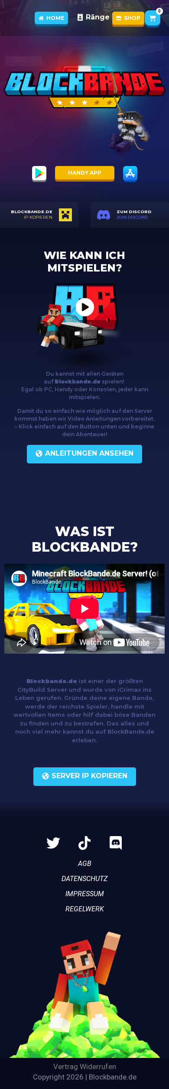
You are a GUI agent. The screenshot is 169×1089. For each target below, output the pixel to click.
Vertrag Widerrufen (84, 1066)
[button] (84, 776)
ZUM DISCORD (134, 211)
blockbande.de (31, 211)
